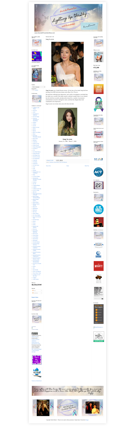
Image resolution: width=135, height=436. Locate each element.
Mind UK (35, 206)
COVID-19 (35, 148)
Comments (35, 293)
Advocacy (35, 110)
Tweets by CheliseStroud (36, 380)
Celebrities (51, 162)
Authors (34, 124)
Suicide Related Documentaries (36, 261)
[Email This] (56, 160)
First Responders (36, 158)
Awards (34, 125)
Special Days (35, 238)
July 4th (34, 183)
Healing (34, 170)
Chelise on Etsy (36, 143)
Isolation (34, 182)
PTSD (34, 224)
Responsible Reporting (35, 231)
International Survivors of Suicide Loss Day (37, 179)
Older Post (87, 165)
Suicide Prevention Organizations (36, 256)
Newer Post (48, 165)
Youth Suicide (36, 279)
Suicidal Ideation (36, 242)
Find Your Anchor (36, 156)
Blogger (87, 419)
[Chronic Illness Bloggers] (99, 341)
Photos (34, 221)
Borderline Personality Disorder (37, 136)
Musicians (35, 210)
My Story (35, 211)
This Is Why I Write (37, 273)
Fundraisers (35, 163)
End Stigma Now (36, 155)
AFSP (34, 112)
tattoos (34, 266)
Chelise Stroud (36, 145)
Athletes (34, 122)
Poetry (34, 223)
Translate (36, 90)
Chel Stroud (34, 326)
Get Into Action (36, 165)
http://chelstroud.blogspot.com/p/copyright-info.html (36, 350)
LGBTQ (34, 187)
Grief (34, 166)
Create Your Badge (35, 329)
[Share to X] (59, 160)
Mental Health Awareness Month (36, 197)
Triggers (34, 277)
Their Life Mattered (63, 162)
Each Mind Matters (36, 151)
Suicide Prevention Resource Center (36, 258)
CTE (34, 150)
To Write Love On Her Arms (36, 275)
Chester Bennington (37, 146)
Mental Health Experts (36, 200)
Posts (34, 290)
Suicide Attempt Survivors (36, 244)
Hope (34, 174)
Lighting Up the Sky (37, 188)
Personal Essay (36, 219)
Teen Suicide (35, 269)
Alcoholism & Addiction (36, 114)
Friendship (35, 161)
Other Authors (36, 213)
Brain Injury (35, 138)
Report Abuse (35, 297)
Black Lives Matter (36, 132)
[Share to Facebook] (60, 160)
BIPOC (34, 129)
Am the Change (36, 116)
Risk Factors (35, 233)
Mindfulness (35, 208)
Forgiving (35, 160)
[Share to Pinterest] (62, 160)
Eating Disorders (36, 153)
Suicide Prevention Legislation (36, 247)
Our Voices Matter (36, 215)
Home (68, 165)
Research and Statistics (35, 227)
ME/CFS (34, 192)
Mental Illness (35, 202)
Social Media (35, 237)
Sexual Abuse (56, 162)
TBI (34, 268)
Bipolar (34, 130)
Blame (34, 134)
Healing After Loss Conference (36, 172)
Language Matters (36, 185)
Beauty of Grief (36, 127)
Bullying (34, 140)
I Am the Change (36, 176)
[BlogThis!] (58, 160)
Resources (35, 229)
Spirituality (35, 240)
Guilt (34, 168)
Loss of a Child (36, 190)
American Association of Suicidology (36, 119)
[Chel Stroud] (32, 328)
